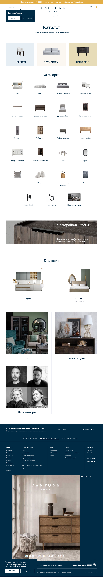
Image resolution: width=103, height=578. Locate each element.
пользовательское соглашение (35, 431)
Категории (9, 455)
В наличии (9, 453)
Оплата (24, 450)
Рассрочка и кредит (29, 460)
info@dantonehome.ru (49, 438)
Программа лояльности (30, 468)
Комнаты (9, 458)
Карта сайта (66, 572)
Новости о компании (72, 453)
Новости (53, 450)
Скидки (8, 470)
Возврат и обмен (28, 455)
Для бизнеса (57, 565)
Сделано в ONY (91, 572)
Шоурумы (38, 16)
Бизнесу (65, 16)
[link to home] (52, 9)
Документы (26, 463)
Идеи (52, 455)
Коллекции (9, 463)
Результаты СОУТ (71, 458)
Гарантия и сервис (28, 458)
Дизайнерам (58, 16)
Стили (8, 460)
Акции (8, 468)
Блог (71, 16)
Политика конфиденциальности (48, 572)
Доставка (25, 453)
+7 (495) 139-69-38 (30, 438)
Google (90, 453)
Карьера (68, 455)
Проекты (53, 453)
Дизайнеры (10, 465)
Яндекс (89, 450)
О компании (69, 450)
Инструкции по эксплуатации (32, 465)
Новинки (9, 450)
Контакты (83, 16)
